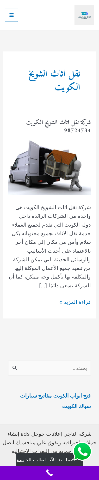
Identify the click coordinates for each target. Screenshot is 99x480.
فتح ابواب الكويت (72, 395)
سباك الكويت (76, 406)
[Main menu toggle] (11, 15)
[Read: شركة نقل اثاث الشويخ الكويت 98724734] (49, 167)
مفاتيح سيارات (36, 395)
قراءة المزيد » (75, 302)
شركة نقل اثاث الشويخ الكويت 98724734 (58, 126)
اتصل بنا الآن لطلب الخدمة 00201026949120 (45, 464)
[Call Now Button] (49, 473)
